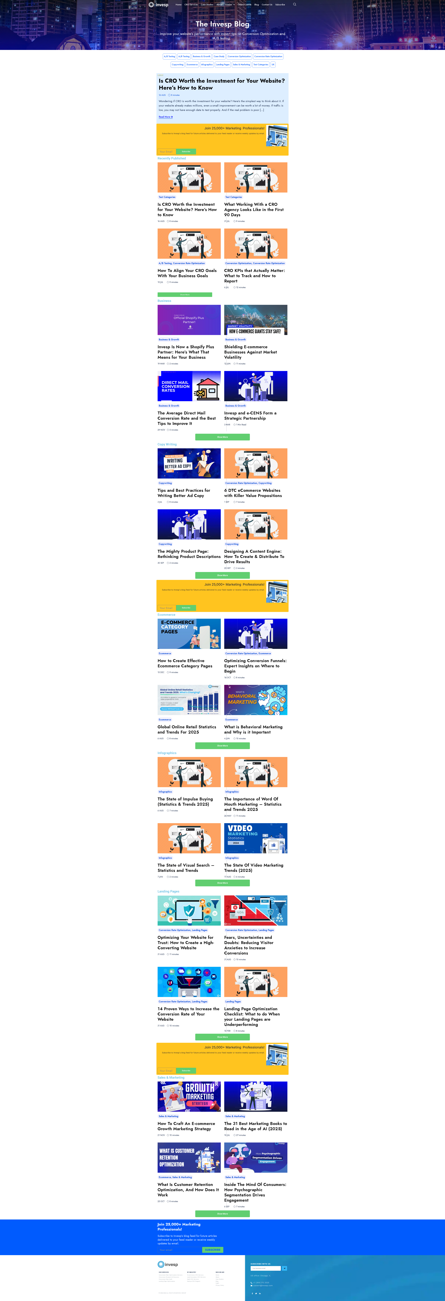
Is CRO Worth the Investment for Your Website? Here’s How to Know (222, 84)
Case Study (219, 56)
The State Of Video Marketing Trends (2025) (253, 867)
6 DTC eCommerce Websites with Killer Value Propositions (253, 492)
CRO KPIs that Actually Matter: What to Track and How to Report (254, 275)
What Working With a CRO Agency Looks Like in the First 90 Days (254, 209)
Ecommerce (192, 64)
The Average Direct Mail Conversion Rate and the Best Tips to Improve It (187, 418)
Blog (256, 4)
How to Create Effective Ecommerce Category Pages (185, 663)
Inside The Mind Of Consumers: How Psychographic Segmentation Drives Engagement (255, 1192)
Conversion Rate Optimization (268, 56)
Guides (228, 4)
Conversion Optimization (239, 56)
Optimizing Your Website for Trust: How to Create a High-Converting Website (186, 942)
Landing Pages (223, 64)
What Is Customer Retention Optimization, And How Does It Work (188, 1189)
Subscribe (280, 4)
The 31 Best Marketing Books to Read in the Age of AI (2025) (255, 1126)
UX (273, 64)
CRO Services (191, 4)
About (219, 4)
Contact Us (267, 4)
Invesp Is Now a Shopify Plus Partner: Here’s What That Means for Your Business (186, 352)
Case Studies (207, 4)
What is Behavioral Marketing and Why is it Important (253, 729)
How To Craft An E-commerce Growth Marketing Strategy (186, 1126)
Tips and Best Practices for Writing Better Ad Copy (184, 492)
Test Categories (260, 64)
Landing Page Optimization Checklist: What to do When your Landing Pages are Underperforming (252, 1016)
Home (178, 4)
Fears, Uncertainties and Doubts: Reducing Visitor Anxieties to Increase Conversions (248, 945)
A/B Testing (169, 56)
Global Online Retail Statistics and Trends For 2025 (187, 729)
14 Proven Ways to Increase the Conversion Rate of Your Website (188, 1014)
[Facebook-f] (252, 1293)
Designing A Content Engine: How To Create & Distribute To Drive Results (254, 556)
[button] (185, 294)
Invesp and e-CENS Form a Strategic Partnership (250, 415)
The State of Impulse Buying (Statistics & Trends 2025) (185, 801)
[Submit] (284, 1268)
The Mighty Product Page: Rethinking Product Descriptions (189, 553)
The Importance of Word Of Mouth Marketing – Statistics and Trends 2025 (253, 804)
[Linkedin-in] (260, 1293)
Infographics (207, 64)
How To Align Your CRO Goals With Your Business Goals (187, 273)
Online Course (244, 4)
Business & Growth (201, 56)
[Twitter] (256, 1293)
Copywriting (177, 64)
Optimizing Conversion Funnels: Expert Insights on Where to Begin (255, 666)
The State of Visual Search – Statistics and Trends (186, 867)
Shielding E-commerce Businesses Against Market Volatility (250, 352)
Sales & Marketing (241, 64)
